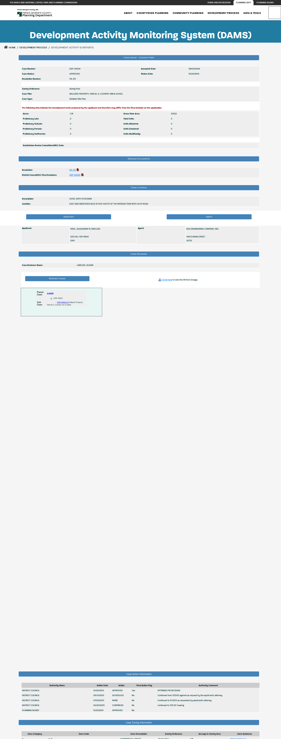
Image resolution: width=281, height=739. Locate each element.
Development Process (223, 13)
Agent (209, 217)
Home (12, 47)
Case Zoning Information (139, 722)
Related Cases (57, 278)
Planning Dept (243, 3)
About (128, 13)
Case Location (139, 187)
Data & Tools (252, 13)
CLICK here (167, 280)
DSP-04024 (74, 175)
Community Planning (188, 13)
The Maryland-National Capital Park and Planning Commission (43, 3)
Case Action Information (139, 674)
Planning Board (265, 3)
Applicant (68, 217)
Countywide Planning (152, 13)
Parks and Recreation (218, 3)
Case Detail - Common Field (139, 57)
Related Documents (139, 159)
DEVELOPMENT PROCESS (33, 47)
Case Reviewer (138, 254)
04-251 (72, 170)
